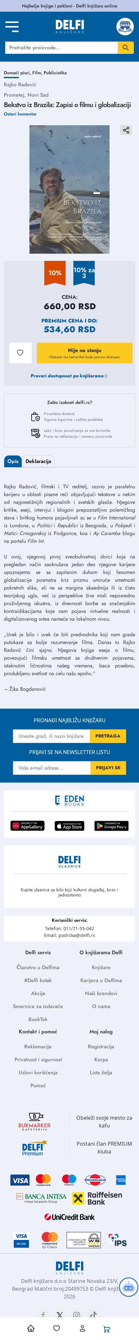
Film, (38, 72)
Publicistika (55, 72)
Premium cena (62, 320)
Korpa (101, 1059)
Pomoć (38, 1085)
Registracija (101, 1046)
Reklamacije (38, 1046)
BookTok (38, 1019)
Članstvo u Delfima (37, 967)
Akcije (38, 993)
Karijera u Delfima (101, 980)
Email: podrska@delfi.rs (69, 935)
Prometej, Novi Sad (26, 95)
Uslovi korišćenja (38, 1072)
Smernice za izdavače (38, 1006)
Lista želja (101, 1072)
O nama (101, 1006)
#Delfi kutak (38, 980)
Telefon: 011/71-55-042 (69, 928)
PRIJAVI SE (108, 767)
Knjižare (101, 967)
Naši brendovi (101, 993)
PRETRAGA (108, 736)
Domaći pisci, (18, 72)
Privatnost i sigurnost (38, 1059)
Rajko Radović (20, 84)
